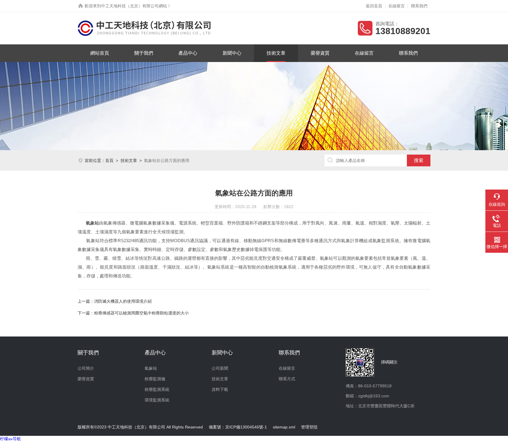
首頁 (109, 160)
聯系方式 (287, 378)
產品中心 (187, 53)
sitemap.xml (284, 427)
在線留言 (396, 6)
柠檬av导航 (10, 438)
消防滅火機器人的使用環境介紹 (123, 301)
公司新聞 (220, 368)
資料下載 (220, 389)
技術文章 (276, 53)
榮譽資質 (320, 53)
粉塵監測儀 (155, 378)
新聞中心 (232, 53)
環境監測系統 (157, 400)
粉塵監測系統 (157, 389)
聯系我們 (419, 6)
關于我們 (143, 53)
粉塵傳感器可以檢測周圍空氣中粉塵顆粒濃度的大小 (141, 313)
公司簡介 (86, 368)
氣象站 (151, 368)
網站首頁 (99, 53)
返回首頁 (374, 6)
